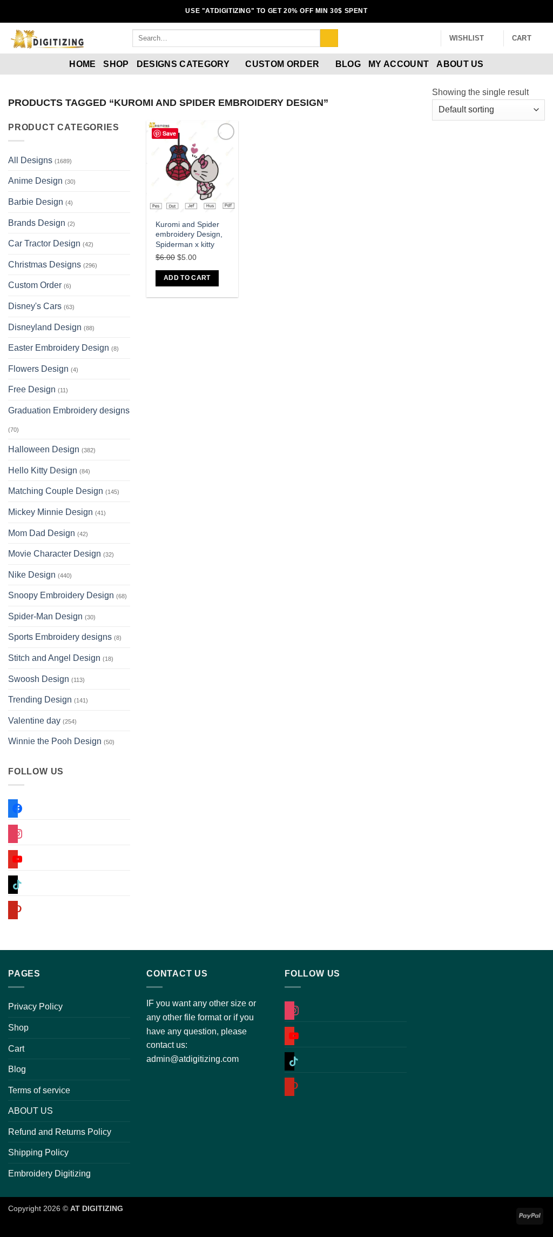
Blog (348, 64)
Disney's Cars (35, 306)
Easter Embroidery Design (58, 347)
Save (169, 133)
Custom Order (282, 64)
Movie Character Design (54, 553)
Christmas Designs (44, 264)
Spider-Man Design (45, 616)
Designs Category (183, 64)
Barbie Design (35, 201)
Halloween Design (43, 449)
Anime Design (35, 180)
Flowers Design (38, 368)
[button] (427, 38)
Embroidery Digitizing (49, 1173)
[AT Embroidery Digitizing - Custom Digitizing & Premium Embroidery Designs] (62, 38)
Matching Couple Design (55, 491)
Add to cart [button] (187, 278)
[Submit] (329, 38)
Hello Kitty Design (42, 470)
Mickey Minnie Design (50, 512)
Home (82, 64)
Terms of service (39, 1090)
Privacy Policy (35, 1006)
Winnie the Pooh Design (55, 741)
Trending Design (40, 699)
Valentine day (34, 720)
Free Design (32, 389)
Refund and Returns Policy (59, 1131)
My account (398, 64)
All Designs (30, 160)
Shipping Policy (38, 1152)
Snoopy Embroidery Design (61, 595)
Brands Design (36, 223)
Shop (116, 64)
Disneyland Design (45, 327)
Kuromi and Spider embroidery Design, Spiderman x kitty (189, 234)
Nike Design (32, 574)
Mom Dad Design (41, 533)
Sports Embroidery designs (60, 636)
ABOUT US (460, 64)
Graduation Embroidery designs (69, 410)
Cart (16, 1048)
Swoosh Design (38, 679)
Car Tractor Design (44, 243)
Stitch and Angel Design (54, 658)
